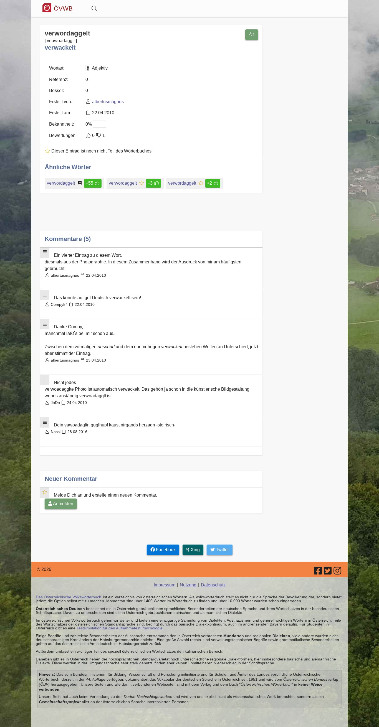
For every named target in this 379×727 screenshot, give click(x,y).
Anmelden (62, 503)
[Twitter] (328, 572)
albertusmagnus (108, 101)
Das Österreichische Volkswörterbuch (68, 597)
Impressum (164, 585)
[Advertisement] (151, 216)
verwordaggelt (61, 183)
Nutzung (188, 585)
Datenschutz (213, 585)
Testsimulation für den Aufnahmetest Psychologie (120, 628)
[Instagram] (337, 572)
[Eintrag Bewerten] (251, 34)
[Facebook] (318, 572)
